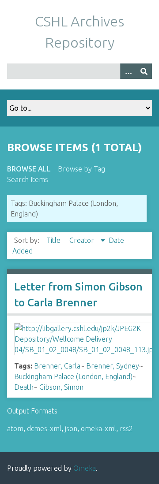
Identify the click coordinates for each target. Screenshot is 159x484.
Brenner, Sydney (112, 366)
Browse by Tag (81, 169)
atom (15, 428)
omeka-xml (98, 428)
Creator (82, 240)
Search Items (27, 179)
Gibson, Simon (61, 387)
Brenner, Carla (57, 366)
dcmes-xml (44, 428)
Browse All (29, 169)
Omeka (84, 468)
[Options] (128, 71)
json (71, 428)
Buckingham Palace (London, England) (73, 376)
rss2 (126, 428)
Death (24, 387)
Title (54, 240)
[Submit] (144, 71)
